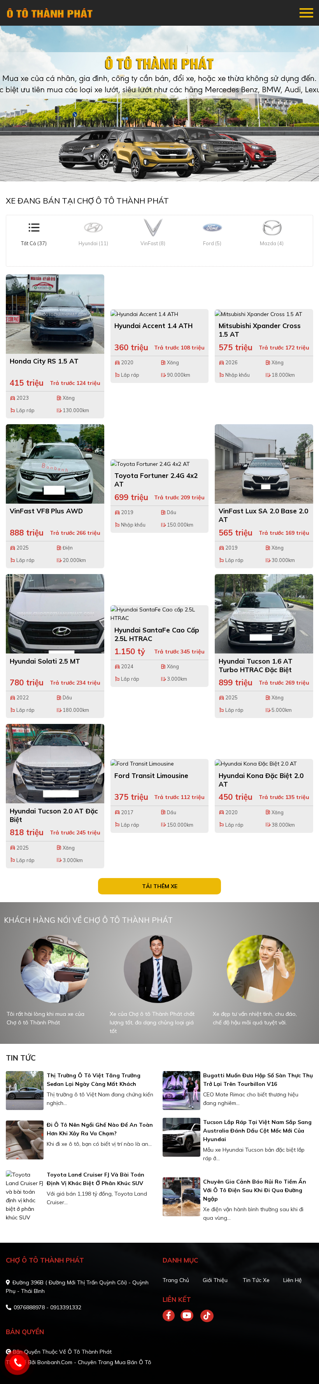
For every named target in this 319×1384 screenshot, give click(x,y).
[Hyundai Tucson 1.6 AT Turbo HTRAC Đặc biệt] (264, 613)
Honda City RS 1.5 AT (44, 361)
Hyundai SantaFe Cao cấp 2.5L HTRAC (156, 634)
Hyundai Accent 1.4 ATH (153, 325)
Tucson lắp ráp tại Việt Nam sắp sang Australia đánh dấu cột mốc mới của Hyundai (257, 1131)
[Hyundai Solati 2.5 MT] (55, 613)
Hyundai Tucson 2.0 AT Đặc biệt (54, 815)
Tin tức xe (256, 1280)
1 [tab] (156, 170)
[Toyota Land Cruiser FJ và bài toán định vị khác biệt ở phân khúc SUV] (25, 1196)
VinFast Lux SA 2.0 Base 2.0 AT (263, 515)
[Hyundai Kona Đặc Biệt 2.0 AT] (264, 763)
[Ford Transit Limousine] (159, 763)
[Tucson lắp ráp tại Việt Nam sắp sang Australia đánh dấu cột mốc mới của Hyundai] (181, 1137)
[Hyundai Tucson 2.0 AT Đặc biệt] (55, 763)
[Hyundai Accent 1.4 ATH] (159, 313)
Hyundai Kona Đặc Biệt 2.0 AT (261, 779)
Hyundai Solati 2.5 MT (45, 661)
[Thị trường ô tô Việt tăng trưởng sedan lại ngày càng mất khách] (25, 1090)
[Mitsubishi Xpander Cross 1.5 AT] (264, 313)
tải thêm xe (159, 886)
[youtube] (187, 1316)
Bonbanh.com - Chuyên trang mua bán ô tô (94, 1362)
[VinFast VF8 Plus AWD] (55, 464)
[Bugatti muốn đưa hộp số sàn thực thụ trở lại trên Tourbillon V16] (181, 1090)
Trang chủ (176, 1280)
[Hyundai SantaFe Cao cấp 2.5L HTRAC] (159, 613)
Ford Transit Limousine (151, 775)
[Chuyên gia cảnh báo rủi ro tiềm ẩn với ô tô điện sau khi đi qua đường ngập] (181, 1196)
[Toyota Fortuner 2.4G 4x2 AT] (159, 463)
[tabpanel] (159, 103)
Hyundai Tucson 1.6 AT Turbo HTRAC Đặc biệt (256, 665)
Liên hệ (292, 1280)
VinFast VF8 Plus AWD (46, 511)
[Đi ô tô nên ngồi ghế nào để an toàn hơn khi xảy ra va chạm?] (25, 1140)
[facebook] (172, 1316)
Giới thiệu (215, 1280)
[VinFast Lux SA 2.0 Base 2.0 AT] (264, 464)
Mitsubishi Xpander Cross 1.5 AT (260, 329)
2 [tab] (163, 170)
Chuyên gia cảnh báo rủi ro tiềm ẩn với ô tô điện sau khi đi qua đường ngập (254, 1190)
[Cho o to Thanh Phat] (50, 12)
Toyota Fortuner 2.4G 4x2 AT (156, 479)
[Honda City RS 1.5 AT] (55, 314)
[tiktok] (204, 1316)
